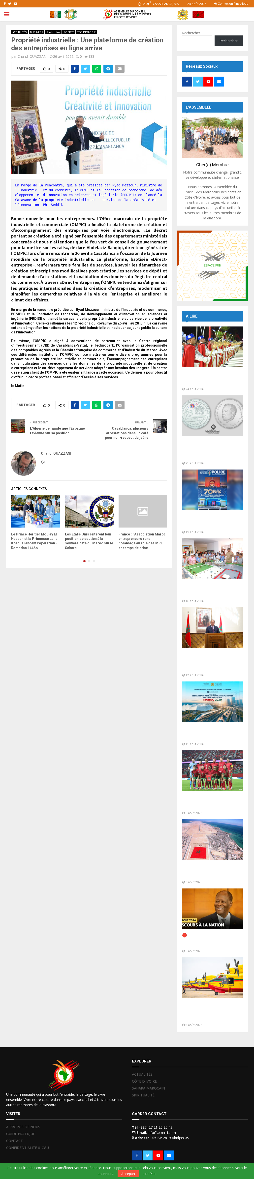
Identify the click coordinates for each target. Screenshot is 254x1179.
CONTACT (14, 1140)
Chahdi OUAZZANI (32, 56)
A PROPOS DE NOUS (23, 1127)
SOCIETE (69, 32)
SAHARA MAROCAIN (148, 1088)
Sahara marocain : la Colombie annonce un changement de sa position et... (210, 871)
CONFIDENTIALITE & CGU (27, 1147)
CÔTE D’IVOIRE (144, 1081)
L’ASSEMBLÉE (198, 107)
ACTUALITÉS (19, 32)
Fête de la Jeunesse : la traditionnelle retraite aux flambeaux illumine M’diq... (206, 378)
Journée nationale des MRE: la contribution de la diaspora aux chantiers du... (211, 733)
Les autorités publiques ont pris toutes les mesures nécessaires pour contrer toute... (212, 662)
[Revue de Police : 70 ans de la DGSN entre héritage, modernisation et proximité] (212, 490)
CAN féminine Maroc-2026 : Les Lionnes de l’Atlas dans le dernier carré (211, 802)
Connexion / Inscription (233, 3)
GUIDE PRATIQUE (20, 1133)
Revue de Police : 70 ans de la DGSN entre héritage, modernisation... (210, 521)
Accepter (128, 1173)
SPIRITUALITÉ (143, 1095)
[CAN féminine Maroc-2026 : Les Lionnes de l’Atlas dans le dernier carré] (212, 770)
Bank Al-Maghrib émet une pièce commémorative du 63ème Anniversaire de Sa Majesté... (207, 450)
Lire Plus (149, 1174)
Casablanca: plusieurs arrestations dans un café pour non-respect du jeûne (126, 433)
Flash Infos (53, 32)
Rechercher (191, 32)
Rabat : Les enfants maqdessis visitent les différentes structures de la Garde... (211, 590)
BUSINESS (36, 32)
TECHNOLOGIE (86, 32)
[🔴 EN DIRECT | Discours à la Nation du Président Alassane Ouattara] (212, 908)
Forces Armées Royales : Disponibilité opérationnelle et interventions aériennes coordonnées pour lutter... (210, 1011)
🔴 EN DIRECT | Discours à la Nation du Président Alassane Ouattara (210, 940)
